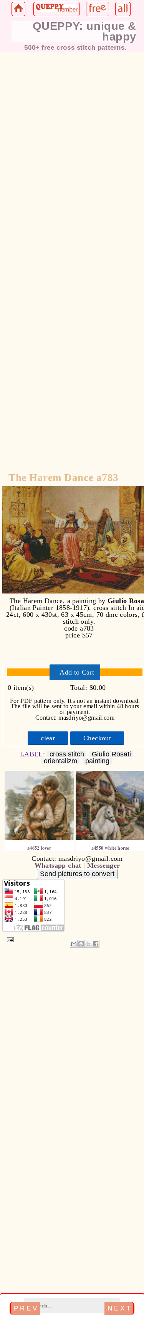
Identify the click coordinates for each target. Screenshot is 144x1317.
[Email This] (74, 944)
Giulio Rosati (111, 754)
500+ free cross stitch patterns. (75, 47)
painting (97, 761)
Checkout (97, 738)
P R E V (25, 1308)
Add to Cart (77, 672)
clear (48, 738)
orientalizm (60, 761)
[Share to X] (88, 944)
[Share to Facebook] (95, 944)
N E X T (119, 1308)
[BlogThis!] (81, 944)
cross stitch (67, 754)
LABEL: (33, 754)
